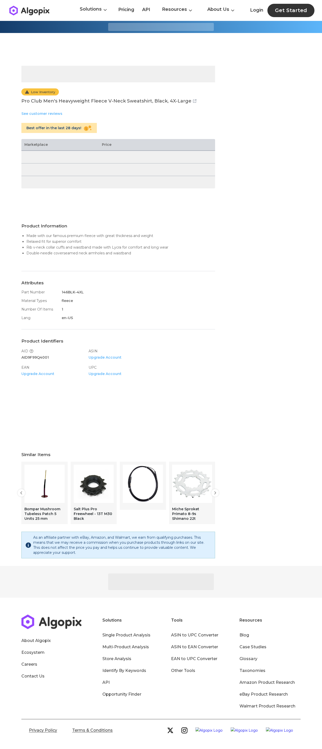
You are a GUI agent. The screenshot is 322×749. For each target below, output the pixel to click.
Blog (244, 635)
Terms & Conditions (92, 730)
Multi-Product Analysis (125, 646)
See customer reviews (41, 113)
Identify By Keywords (124, 670)
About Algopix (36, 640)
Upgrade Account (105, 357)
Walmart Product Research (267, 706)
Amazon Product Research (267, 682)
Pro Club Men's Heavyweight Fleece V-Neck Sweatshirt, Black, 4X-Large (106, 101)
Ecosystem (33, 652)
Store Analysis (116, 658)
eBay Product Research (263, 694)
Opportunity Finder (121, 694)
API (146, 9)
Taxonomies (252, 670)
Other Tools (183, 670)
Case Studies (252, 646)
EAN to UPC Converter (194, 658)
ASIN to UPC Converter (195, 635)
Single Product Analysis (126, 635)
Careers (29, 664)
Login (256, 10)
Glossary (248, 658)
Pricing (126, 9)
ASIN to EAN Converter (194, 646)
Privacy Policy (43, 730)
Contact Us (33, 676)
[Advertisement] (161, 49)
